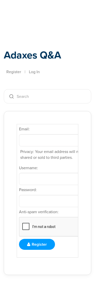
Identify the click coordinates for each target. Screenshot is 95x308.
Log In (34, 72)
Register (13, 72)
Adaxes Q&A (32, 55)
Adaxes (27, 11)
